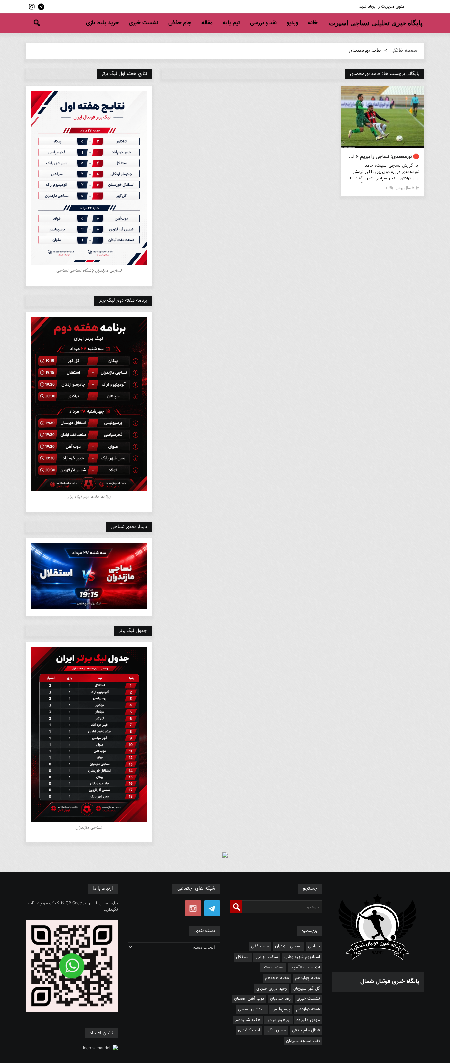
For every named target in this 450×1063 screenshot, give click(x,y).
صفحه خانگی (404, 51)
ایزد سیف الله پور (305, 967)
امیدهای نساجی (252, 1009)
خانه (313, 23)
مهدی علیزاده (308, 1020)
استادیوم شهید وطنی (302, 957)
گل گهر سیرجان (306, 988)
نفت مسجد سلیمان (303, 1041)
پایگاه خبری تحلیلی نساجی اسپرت (376, 23)
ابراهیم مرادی (278, 1020)
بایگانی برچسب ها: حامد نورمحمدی (384, 74)
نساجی (314, 946)
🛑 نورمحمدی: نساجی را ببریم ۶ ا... (384, 157)
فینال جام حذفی (306, 1030)
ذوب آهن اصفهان (249, 998)
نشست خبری (143, 23)
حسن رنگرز (276, 1030)
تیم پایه (231, 23)
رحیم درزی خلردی (271, 988)
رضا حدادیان (280, 998)
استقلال (242, 957)
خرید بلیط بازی (102, 23)
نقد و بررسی (263, 23)
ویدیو (292, 23)
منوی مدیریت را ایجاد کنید (382, 6)
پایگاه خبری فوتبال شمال (389, 981)
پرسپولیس (281, 1009)
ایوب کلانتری (249, 1030)
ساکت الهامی (267, 957)
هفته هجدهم (277, 978)
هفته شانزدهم (247, 1020)
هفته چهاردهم (307, 978)
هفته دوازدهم (308, 1009)
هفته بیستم (273, 967)
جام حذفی (179, 23)
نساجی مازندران (288, 946)
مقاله (207, 23)
